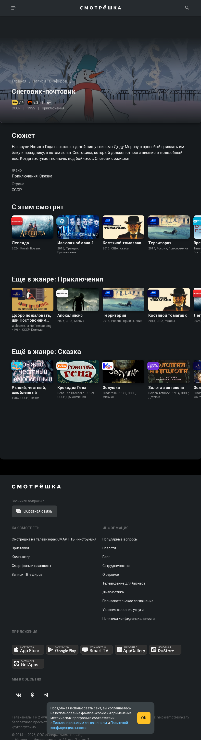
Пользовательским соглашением (80, 723)
